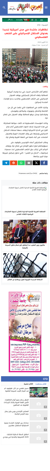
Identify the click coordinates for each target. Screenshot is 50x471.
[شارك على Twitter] (36, 162)
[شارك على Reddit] (14, 162)
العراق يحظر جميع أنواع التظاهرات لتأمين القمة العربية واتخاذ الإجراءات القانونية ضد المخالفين (16, 402)
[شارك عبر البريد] (29, 162)
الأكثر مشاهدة (40, 384)
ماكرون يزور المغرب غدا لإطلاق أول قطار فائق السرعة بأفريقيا (25, 246)
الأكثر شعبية (28, 383)
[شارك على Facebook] (44, 162)
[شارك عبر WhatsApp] (21, 162)
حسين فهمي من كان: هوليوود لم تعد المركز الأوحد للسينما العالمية (16, 389)
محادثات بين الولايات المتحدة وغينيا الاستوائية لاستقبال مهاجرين (16, 424)
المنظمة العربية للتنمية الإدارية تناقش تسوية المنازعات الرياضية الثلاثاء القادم (25, 213)
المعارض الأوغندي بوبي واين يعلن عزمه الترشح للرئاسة (17, 413)
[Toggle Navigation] (46, 8)
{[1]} (38, 25)
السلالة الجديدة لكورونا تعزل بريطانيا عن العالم (25, 279)
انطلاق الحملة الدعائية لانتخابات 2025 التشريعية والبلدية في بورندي (16, 436)
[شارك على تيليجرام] (6, 162)
